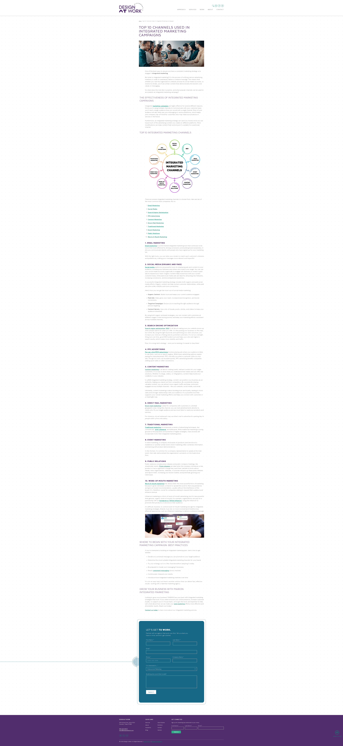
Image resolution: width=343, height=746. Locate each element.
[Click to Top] (337, 734)
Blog (146, 730)
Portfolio (160, 725)
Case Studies (161, 722)
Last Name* (188, 725)
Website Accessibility (157, 741)
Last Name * (177, 640)
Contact (220, 10)
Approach (181, 10)
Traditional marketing (153, 427)
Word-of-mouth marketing (154, 483)
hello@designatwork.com (126, 730)
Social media (149, 267)
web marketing (179, 604)
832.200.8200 (123, 729)
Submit (150, 692)
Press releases (164, 466)
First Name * (150, 640)
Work (202, 10)
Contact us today (151, 610)
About (210, 10)
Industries (148, 727)
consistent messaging (161, 570)
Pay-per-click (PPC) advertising (156, 352)
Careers (160, 730)
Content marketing (152, 369)
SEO (167, 328)
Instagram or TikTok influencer (170, 500)
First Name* (175, 725)
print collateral (160, 429)
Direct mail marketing (153, 406)
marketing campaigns (160, 106)
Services (192, 10)
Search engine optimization (155, 328)
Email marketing (151, 246)
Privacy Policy (147, 741)
